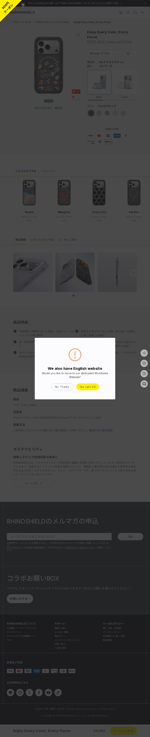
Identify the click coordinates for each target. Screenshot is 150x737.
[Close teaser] (23, 5)
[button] (11, 11)
